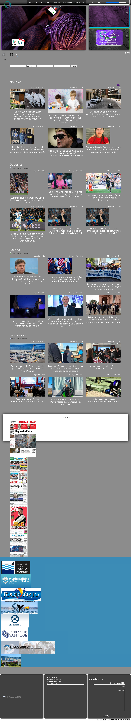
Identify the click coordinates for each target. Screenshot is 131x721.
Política (48, 2)
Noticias (39, 2)
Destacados (67, 2)
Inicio (31, 2)
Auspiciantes (80, 2)
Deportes (57, 2)
